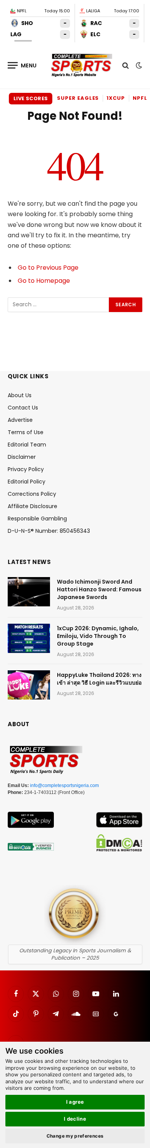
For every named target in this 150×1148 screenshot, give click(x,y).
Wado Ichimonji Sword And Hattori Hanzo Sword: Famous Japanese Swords (99, 589)
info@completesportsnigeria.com (64, 785)
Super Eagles (78, 98)
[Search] (125, 65)
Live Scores (30, 98)
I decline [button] (75, 1119)
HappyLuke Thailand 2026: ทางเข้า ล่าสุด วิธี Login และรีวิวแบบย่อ (99, 678)
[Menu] (22, 65)
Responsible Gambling (37, 518)
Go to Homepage (44, 280)
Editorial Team (27, 444)
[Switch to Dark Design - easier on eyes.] (138, 65)
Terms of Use (25, 432)
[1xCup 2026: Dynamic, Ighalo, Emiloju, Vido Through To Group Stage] (29, 638)
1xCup (116, 98)
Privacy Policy (26, 469)
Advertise (20, 420)
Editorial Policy (26, 481)
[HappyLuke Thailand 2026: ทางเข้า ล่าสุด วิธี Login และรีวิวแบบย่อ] (29, 685)
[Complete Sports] (81, 65)
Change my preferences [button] (75, 1136)
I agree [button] (75, 1102)
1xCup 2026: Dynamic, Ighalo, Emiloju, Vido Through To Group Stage (98, 636)
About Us (20, 395)
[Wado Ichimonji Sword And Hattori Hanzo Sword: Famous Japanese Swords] (29, 591)
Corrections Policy (32, 494)
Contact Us (23, 407)
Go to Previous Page (48, 267)
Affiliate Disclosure (32, 506)
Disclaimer (22, 457)
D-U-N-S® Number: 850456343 (49, 531)
